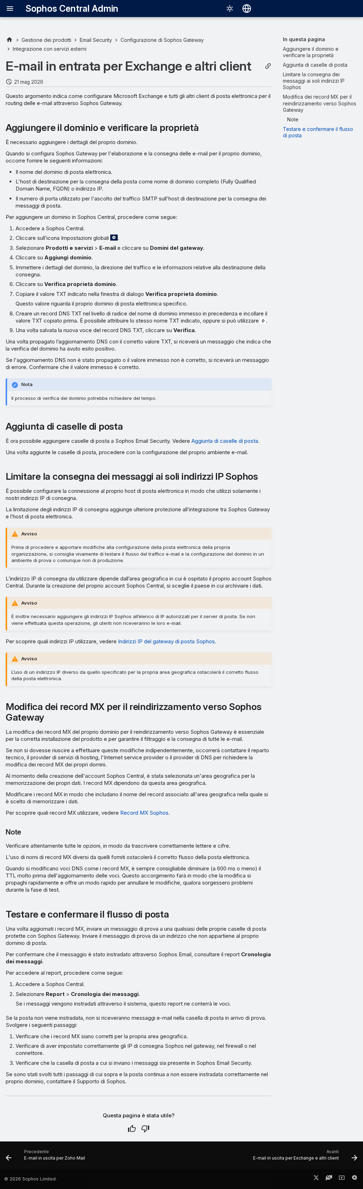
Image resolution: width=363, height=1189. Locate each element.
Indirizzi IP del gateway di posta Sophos (166, 641)
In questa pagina (304, 39)
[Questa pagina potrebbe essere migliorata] (145, 1128)
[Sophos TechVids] (341, 1179)
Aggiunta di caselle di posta (224, 440)
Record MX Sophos (144, 812)
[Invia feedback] (354, 1179)
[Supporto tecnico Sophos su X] (316, 1179)
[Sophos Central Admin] (9, 40)
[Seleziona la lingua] (247, 8)
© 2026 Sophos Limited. (30, 1179)
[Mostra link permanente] (268, 66)
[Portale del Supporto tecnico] (329, 1179)
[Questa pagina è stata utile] (132, 1128)
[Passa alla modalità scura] (230, 8)
